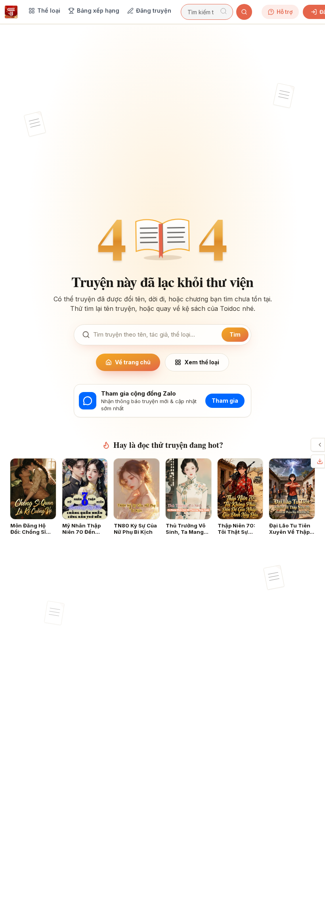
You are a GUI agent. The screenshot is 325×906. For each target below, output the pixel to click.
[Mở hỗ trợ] (320, 444)
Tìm (235, 334)
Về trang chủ (133, 362)
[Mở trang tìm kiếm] (244, 12)
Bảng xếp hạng (98, 10)
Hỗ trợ (284, 12)
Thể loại (48, 10)
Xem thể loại (201, 362)
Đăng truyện (153, 10)
